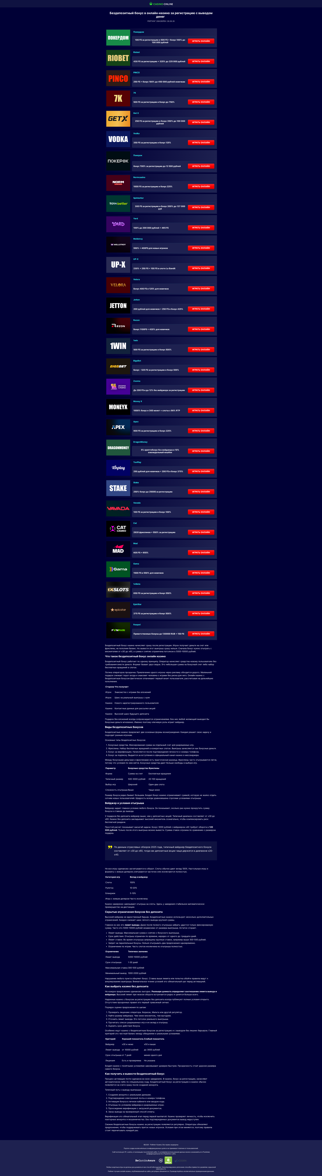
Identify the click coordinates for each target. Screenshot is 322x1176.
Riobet (136, 52)
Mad (135, 543)
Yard (135, 218)
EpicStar (137, 604)
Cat (135, 523)
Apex (135, 421)
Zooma (136, 381)
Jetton (136, 299)
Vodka (136, 133)
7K (134, 93)
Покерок (137, 155)
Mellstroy (138, 239)
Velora (136, 279)
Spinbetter (138, 198)
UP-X (135, 259)
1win (135, 340)
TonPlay (137, 462)
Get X (136, 113)
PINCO (136, 72)
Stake (136, 482)
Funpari (137, 624)
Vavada (136, 503)
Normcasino (139, 177)
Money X (137, 401)
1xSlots (136, 584)
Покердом (138, 32)
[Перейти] (145, 1160)
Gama (136, 563)
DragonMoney (140, 442)
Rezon (136, 320)
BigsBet (137, 360)
